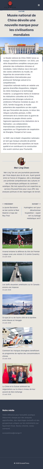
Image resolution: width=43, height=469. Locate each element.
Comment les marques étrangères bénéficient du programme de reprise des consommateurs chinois (21, 353)
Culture (21, 11)
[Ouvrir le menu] (39, 5)
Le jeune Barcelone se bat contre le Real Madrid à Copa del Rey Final (10, 210)
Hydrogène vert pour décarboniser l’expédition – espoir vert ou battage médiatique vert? (32, 211)
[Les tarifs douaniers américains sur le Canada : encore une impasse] (21, 271)
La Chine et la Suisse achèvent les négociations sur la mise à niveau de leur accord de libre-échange (18, 389)
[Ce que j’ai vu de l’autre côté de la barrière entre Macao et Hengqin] (21, 304)
